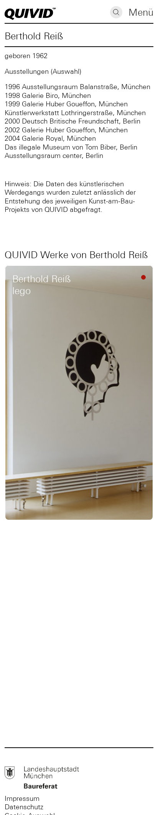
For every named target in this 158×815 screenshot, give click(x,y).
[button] (140, 13)
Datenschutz (24, 807)
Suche (116, 12)
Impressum (22, 798)
